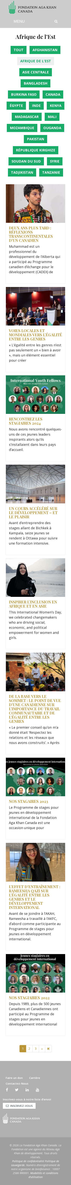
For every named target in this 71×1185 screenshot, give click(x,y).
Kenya (55, 105)
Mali (52, 116)
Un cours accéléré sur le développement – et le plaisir (33, 512)
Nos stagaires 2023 (28, 801)
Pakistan (35, 139)
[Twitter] (17, 1090)
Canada (53, 94)
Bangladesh (35, 83)
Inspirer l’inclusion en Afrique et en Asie (33, 604)
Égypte (16, 105)
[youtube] (37, 1090)
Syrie (54, 161)
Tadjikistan (22, 172)
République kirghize (35, 150)
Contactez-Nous (17, 1083)
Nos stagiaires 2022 (29, 997)
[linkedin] (27, 1090)
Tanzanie (51, 172)
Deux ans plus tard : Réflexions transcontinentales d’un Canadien (31, 234)
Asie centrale (35, 72)
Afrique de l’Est (35, 61)
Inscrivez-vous (21, 1106)
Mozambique (22, 128)
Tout (18, 50)
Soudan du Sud (26, 161)
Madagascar (27, 116)
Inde (36, 105)
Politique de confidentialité (28, 1161)
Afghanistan (45, 50)
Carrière (34, 1078)
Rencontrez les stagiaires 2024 (25, 421)
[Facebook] (7, 1090)
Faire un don (14, 1078)
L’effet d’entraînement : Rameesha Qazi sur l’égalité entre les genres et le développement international (34, 897)
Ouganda (52, 128)
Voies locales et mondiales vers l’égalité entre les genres (35, 334)
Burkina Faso (24, 94)
